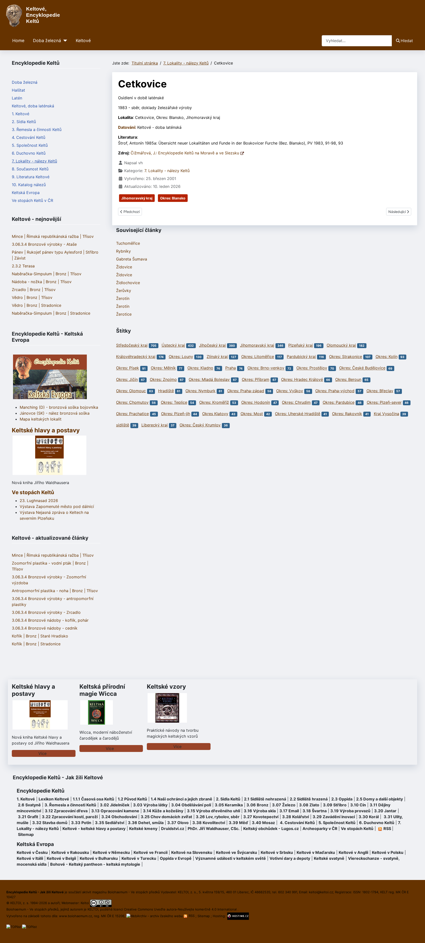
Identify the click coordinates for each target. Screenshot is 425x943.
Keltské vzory (166, 686)
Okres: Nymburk (200, 390)
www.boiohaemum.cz (75, 916)
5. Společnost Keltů (30, 145)
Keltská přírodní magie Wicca (102, 690)
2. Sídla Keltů (24, 121)
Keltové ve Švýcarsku (236, 852)
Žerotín (122, 298)
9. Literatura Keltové (30, 176)
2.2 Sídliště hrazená (309, 799)
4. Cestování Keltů (28, 137)
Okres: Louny (181, 356)
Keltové (83, 40)
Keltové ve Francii (150, 852)
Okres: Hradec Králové (302, 379)
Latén (17, 98)
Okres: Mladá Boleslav (209, 379)
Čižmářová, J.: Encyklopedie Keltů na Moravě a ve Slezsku (185, 152)
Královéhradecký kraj (135, 356)
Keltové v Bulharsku (99, 858)
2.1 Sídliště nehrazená (265, 799)
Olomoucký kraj (341, 345)
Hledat (407, 40)
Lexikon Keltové (54, 799)
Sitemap (26, 834)
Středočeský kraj (132, 345)
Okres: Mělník (163, 368)
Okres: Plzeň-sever (384, 402)
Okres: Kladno (200, 368)
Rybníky (123, 251)
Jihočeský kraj (212, 345)
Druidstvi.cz (172, 828)
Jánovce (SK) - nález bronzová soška (55, 413)
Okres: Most (252, 413)
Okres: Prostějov (311, 368)
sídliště (122, 425)
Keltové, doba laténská (33, 105)
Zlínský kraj (217, 356)
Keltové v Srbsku (277, 852)
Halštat (18, 90)
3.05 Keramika (229, 804)
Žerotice (124, 314)
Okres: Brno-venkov (265, 368)
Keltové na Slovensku (191, 852)
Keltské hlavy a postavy (33, 690)
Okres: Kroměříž (214, 402)
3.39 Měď (238, 822)
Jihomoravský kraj (136, 198)
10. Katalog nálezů (29, 184)
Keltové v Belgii (61, 858)
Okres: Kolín (386, 356)
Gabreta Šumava (131, 259)
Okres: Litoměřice (257, 356)
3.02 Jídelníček (114, 804)
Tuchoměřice (128, 243)
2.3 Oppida (341, 799)
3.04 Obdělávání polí (191, 804)
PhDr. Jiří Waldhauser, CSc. (214, 828)
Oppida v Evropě (176, 858)
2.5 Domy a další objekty (379, 799)
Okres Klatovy (215, 413)
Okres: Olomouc (131, 390)
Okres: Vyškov (289, 390)
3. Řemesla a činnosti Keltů (36, 129)
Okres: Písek (127, 368)
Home (18, 40)
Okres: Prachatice (132, 413)
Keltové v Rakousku (70, 852)
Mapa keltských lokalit (40, 419)
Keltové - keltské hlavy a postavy (93, 828)
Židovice (124, 266)
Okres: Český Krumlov (200, 425)
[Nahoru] (416, 934)
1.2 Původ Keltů (132, 799)
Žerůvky (123, 290)
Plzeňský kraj (300, 345)
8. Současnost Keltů (30, 168)
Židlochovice (128, 282)
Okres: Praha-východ (334, 390)
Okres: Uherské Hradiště (297, 413)
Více (42, 753)
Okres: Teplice (174, 402)
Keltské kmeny (143, 828)
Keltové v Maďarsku (316, 852)
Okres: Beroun (348, 379)
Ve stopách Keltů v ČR (32, 200)
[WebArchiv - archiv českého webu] (155, 916)
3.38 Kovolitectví (208, 822)
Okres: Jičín (127, 379)
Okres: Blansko (172, 198)
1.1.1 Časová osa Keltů (93, 799)
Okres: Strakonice (345, 356)
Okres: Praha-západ (245, 390)
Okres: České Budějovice (362, 368)
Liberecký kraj (154, 425)
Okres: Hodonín (255, 402)
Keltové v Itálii (30, 858)
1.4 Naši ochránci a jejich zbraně (181, 799)
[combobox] (357, 40)
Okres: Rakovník (347, 413)
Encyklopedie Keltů (40, 791)
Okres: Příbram (255, 379)
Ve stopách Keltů (33, 492)
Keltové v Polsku (387, 852)
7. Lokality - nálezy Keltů (34, 161)
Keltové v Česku (32, 852)
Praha (230, 368)
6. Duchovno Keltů (29, 153)
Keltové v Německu (111, 852)
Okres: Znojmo (163, 379)
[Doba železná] (64, 40)
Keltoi (85, 903)
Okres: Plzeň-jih (175, 413)
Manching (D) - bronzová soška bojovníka (59, 407)
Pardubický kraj (301, 356)
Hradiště (166, 390)
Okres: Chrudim (296, 402)
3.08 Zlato (309, 804)
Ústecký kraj (173, 345)
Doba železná (47, 40)
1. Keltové (20, 113)
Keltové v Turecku (138, 858)
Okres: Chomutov (132, 402)
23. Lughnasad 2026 (39, 500)
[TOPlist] (13, 926)
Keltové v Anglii (353, 852)
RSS (192, 916)
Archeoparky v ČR (320, 828)
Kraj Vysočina (386, 413)
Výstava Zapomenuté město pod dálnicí (57, 506)
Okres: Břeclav (379, 390)
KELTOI (93, 909)
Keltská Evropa (26, 192)
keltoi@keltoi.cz (321, 892)
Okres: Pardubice (338, 402)
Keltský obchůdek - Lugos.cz (271, 828)
